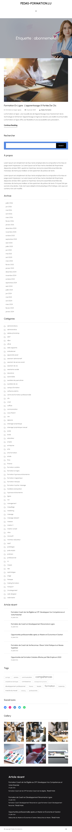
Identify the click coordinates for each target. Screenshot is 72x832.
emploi (9, 442)
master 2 (10, 525)
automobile (11, 377)
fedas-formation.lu (35, 3)
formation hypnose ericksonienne (18, 474)
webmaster (11, 597)
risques (9, 565)
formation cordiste (13, 467)
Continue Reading (10, 125)
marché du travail (11, 690)
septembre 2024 (11, 283)
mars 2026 (9, 217)
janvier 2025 (10, 268)
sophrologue (11, 572)
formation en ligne (11, 110)
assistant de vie (12, 366)
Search (61, 146)
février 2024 (10, 308)
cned (9, 402)
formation (50, 686)
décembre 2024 (11, 272)
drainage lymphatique (14, 424)
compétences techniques (11, 681)
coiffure (9, 405)
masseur (10, 521)
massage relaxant (13, 518)
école (9, 434)
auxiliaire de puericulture (15, 380)
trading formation (13, 583)
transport (10, 587)
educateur (10, 438)
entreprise (10, 445)
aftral (9, 344)
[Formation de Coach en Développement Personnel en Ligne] (7, 626)
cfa (8, 398)
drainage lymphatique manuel (17, 427)
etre (8, 449)
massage (10, 514)
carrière (16, 677)
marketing (10, 511)
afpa (8, 340)
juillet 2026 (9, 203)
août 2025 (9, 243)
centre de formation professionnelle (19, 395)
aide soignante (12, 348)
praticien (10, 554)
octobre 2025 (10, 235)
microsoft (10, 536)
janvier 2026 (10, 225)
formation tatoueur (13, 482)
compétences (44, 676)
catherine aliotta (12, 391)
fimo (8, 460)
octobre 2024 (10, 279)
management (11, 503)
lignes (19, 110)
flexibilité (39, 686)
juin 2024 (9, 293)
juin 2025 (9, 250)
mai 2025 (9, 254)
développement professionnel (15, 686)
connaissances (26, 681)
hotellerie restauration (14, 489)
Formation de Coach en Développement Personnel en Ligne (33, 624)
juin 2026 (9, 207)
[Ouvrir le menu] (36, 11)
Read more (51, 791)
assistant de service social (15, 362)
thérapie (10, 579)
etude (9, 456)
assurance (10, 373)
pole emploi (11, 550)
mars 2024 (9, 304)
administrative (12, 329)
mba (8, 532)
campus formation (13, 387)
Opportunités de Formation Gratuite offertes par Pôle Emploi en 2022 (36, 657)
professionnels (33, 690)
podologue (10, 547)
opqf (8, 543)
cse (8, 416)
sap (8, 568)
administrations (12, 326)
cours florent (11, 413)
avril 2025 (9, 257)
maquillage (11, 507)
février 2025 (10, 264)
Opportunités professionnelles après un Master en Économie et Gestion (37, 635)
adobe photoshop (13, 333)
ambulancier (11, 351)
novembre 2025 (11, 232)
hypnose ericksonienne (15, 492)
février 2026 (10, 221)
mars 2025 (9, 261)
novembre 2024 (11, 275)
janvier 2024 (10, 311)
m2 (8, 500)
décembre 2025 (11, 228)
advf (8, 337)
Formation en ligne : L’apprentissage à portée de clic (30, 105)
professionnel (11, 558)
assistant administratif (14, 358)
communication (12, 409)
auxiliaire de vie (12, 384)
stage (9, 576)
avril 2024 (9, 301)
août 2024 (9, 286)
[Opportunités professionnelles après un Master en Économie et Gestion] (7, 636)
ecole (9, 431)
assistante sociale (13, 369)
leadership (61, 686)
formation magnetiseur (15, 478)
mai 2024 (9, 297)
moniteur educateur (14, 540)
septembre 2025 (11, 239)
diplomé (10, 420)
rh (8, 561)
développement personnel (40, 681)
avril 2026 (9, 214)
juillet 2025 (9, 246)
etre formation (12, 453)
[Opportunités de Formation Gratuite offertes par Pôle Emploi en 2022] (7, 659)
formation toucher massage (16, 485)
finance (9, 463)
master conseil (12, 529)
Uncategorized (12, 590)
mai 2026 (9, 210)
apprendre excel (12, 355)
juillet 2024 (9, 290)
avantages (7, 677)
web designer (11, 594)
